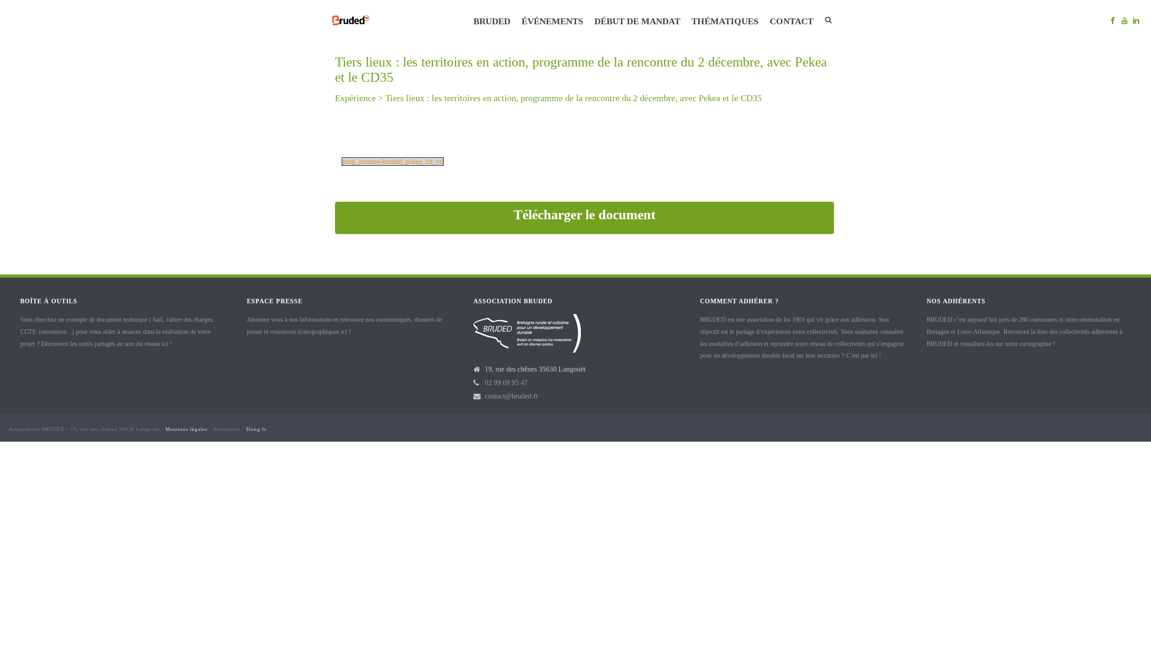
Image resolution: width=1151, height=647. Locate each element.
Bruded (491, 21)
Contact (791, 21)
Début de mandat (637, 21)
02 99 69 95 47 (506, 382)
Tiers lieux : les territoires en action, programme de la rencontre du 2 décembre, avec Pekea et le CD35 (573, 98)
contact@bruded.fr (511, 396)
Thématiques (724, 21)
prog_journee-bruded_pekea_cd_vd (392, 161)
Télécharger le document (584, 214)
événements (552, 21)
